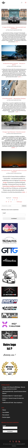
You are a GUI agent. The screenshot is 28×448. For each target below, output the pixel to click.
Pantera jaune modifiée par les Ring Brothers (14, 186)
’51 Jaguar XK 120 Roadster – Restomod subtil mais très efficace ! (14, 28)
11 (14, 199)
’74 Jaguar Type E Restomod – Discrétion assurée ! (14, 132)
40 (10, 201)
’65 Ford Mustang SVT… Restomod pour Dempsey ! (14, 98)
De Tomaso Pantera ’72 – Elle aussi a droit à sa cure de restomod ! (14, 171)
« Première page (15, 197)
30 (8, 201)
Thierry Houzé (9, 30)
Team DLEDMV (5, 412)
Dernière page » (19, 201)
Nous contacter (5, 415)
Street (21, 30)
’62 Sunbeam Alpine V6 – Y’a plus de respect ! (12, 395)
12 (16, 199)
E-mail (4, 213)
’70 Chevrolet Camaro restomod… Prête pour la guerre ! (14, 64)
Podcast (4, 410)
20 (6, 201)
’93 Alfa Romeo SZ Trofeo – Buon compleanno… (12, 402)
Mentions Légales (6, 417)
